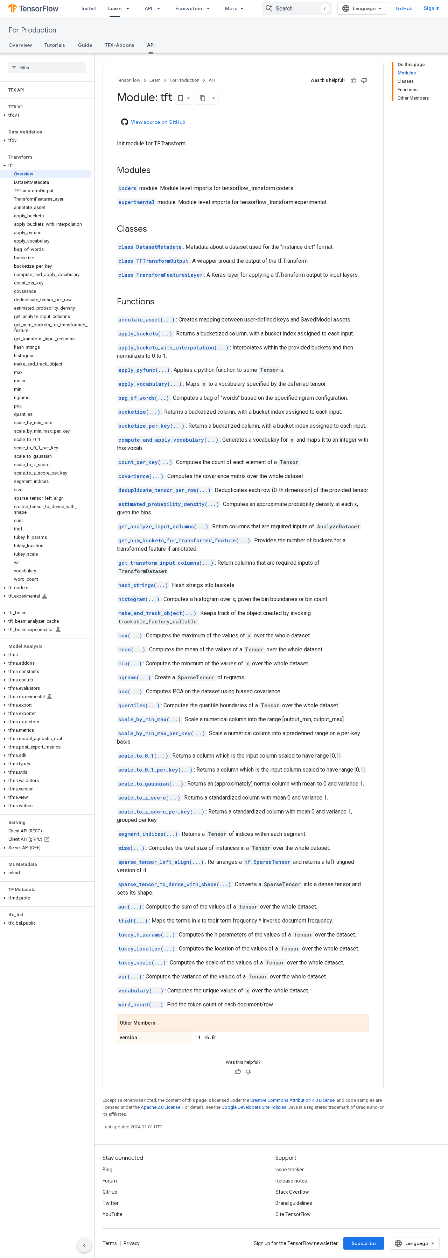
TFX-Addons (119, 45)
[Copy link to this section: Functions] (161, 302)
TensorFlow (128, 80)
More (231, 8)
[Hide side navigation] (84, 1245)
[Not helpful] (364, 80)
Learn (114, 8)
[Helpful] (353, 80)
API (148, 8)
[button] (45, 115)
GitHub (404, 8)
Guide (85, 45)
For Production (32, 30)
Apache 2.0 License (160, 1107)
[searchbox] (47, 67)
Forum (110, 1181)
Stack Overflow (292, 1192)
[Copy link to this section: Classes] (154, 229)
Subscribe (364, 1243)
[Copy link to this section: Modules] (157, 171)
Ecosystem (188, 8)
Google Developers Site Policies (254, 1107)
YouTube (112, 1214)
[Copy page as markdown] (202, 98)
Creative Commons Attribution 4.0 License (292, 1100)
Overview (20, 45)
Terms (110, 1243)
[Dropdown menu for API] (160, 8)
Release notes (291, 1181)
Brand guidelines (293, 1203)
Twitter (111, 1203)
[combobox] (297, 8)
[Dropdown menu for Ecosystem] (210, 8)
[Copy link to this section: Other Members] (162, 1023)
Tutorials (54, 45)
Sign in (432, 8)
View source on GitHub (158, 122)
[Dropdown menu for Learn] (129, 8)
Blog (107, 1169)
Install (89, 8)
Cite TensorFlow (293, 1214)
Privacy (132, 1243)
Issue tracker (289, 1169)
